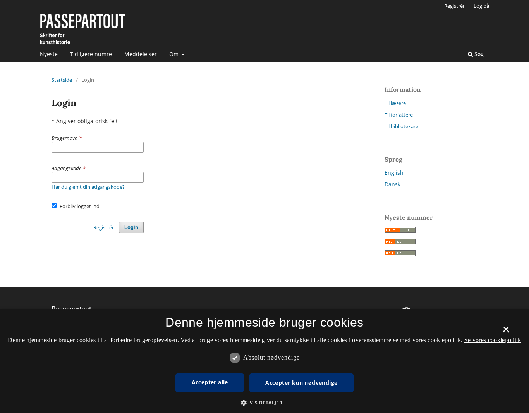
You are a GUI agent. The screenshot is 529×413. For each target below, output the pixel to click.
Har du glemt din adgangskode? (88, 186)
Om (174, 54)
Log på (481, 5)
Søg (478, 54)
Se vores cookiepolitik (492, 340)
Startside (62, 79)
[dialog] (264, 361)
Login (131, 227)
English (394, 172)
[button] (264, 403)
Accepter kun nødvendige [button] (301, 382)
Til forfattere (399, 114)
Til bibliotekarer (402, 126)
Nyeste (49, 54)
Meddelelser (140, 54)
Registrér (454, 5)
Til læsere (395, 103)
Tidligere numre (91, 54)
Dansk (392, 184)
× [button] (506, 332)
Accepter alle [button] (210, 382)
